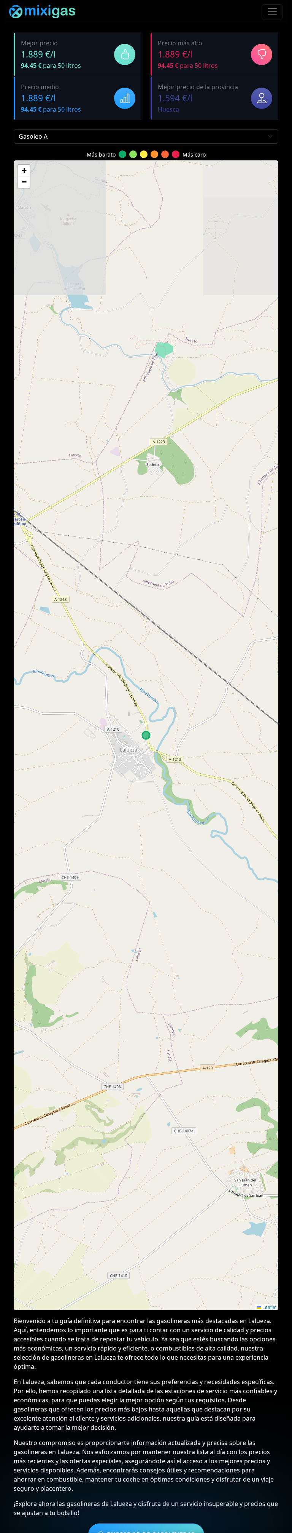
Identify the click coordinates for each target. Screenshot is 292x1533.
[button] (24, 170)
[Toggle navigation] (272, 11)
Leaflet (268, 1307)
